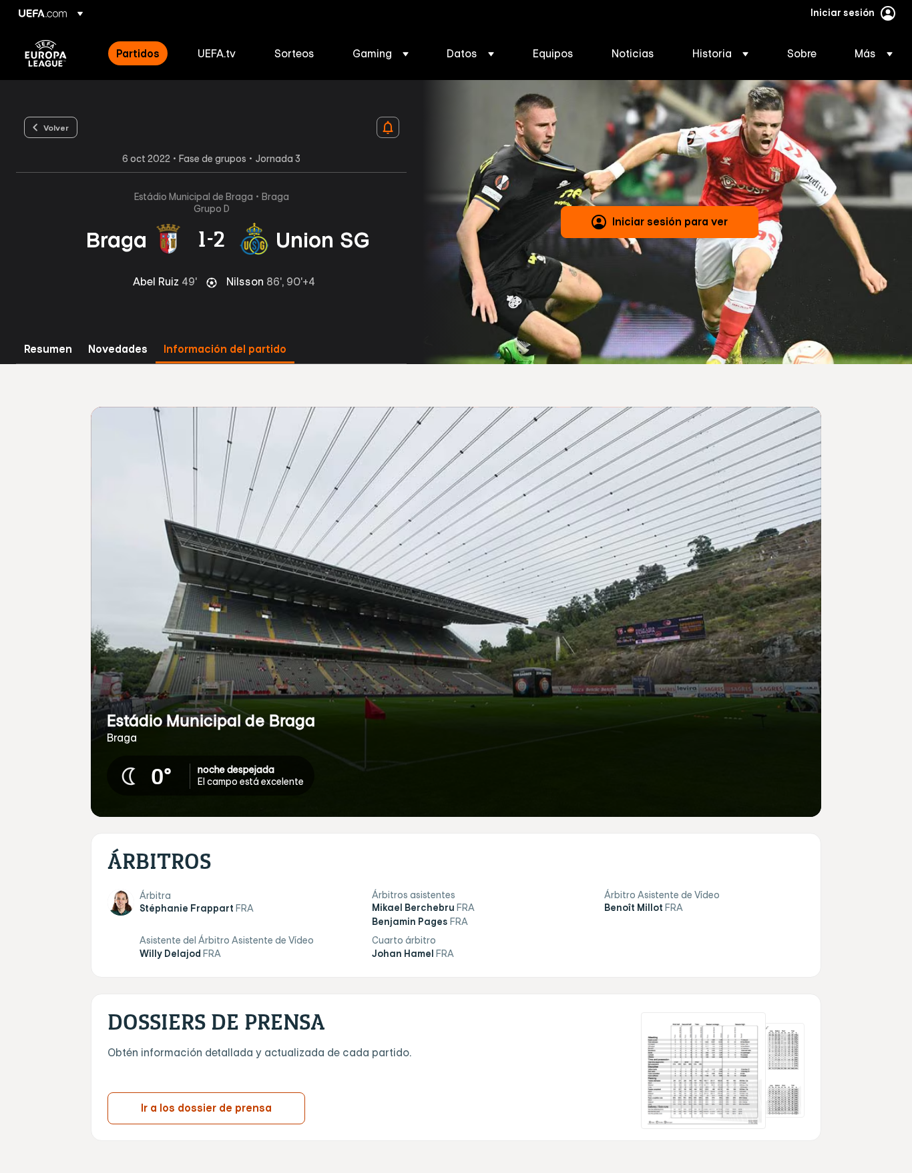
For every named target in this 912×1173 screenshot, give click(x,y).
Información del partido (225, 349)
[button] (380, 53)
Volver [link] (56, 127)
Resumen (48, 349)
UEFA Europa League (45, 53)
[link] (137, 53)
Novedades (118, 349)
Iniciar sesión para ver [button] (670, 221)
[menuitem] (140, 53)
